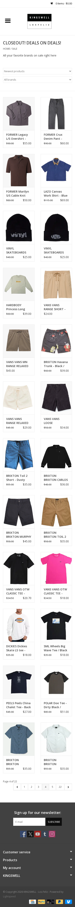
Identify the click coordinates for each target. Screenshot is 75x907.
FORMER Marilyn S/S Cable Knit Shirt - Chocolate (18, 194)
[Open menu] (8, 20)
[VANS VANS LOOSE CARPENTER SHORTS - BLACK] (56, 398)
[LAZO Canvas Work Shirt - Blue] (56, 170)
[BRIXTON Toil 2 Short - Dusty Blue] (19, 454)
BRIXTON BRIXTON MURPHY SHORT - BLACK (18, 535)
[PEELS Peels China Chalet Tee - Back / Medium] (19, 682)
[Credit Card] (32, 901)
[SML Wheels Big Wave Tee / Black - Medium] (56, 625)
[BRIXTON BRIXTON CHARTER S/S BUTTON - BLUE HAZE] (19, 739)
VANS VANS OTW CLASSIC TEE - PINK (55, 591)
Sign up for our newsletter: (37, 813)
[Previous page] (17, 787)
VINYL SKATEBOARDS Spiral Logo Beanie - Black (16, 250)
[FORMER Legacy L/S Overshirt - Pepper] (19, 113)
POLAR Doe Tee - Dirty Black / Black (55, 705)
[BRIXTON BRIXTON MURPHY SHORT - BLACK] (19, 511)
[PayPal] (41, 901)
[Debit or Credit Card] (50, 901)
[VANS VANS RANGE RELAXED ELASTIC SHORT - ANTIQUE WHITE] (19, 398)
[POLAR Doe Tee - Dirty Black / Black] (56, 682)
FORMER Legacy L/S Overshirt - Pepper (17, 137)
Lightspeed (9, 896)
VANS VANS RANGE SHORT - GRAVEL (55, 307)
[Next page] (68, 787)
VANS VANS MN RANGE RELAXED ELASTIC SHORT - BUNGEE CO (18, 364)
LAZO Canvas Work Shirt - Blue (55, 193)
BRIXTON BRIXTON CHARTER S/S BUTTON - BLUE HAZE (17, 762)
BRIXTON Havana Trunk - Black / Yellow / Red (56, 364)
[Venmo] (68, 901)
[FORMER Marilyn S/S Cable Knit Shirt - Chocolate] (19, 170)
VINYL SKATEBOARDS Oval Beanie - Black (54, 250)
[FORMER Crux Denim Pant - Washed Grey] (56, 113)
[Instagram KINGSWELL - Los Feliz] (52, 834)
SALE (14, 48)
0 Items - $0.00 (63, 3)
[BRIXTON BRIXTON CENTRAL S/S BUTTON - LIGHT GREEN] (56, 739)
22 (60, 787)
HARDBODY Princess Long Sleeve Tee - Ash (17, 307)
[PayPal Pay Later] (59, 901)
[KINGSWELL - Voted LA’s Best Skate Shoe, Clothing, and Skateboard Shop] (45, 21)
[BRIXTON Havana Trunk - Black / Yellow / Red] (56, 341)
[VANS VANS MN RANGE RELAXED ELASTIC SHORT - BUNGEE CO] (19, 341)
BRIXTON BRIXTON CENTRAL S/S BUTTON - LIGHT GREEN (55, 762)
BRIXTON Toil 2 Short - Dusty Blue (16, 478)
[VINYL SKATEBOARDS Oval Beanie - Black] (56, 227)
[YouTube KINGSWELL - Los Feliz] (37, 834)
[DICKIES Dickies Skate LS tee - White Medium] (19, 625)
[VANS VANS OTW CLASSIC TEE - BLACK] (19, 568)
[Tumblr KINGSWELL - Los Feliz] (45, 834)
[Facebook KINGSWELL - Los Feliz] (23, 834)
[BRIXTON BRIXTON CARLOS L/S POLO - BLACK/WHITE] (56, 454)
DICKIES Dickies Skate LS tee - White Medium (16, 648)
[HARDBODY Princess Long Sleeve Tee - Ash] (19, 284)
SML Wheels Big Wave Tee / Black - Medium (55, 648)
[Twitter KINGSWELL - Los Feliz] (30, 834)
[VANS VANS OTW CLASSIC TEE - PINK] (56, 568)
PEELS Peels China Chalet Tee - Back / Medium (18, 705)
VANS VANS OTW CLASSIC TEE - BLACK (17, 591)
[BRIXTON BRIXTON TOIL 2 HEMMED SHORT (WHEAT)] (56, 511)
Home (6, 48)
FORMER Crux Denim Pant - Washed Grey (53, 137)
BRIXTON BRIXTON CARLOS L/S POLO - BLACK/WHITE (56, 478)
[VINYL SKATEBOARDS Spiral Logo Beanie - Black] (19, 227)
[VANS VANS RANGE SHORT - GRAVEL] (56, 284)
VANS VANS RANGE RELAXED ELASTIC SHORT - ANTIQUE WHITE (18, 421)
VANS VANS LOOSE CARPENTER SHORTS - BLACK (55, 421)
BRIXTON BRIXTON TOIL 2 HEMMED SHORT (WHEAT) (55, 535)
